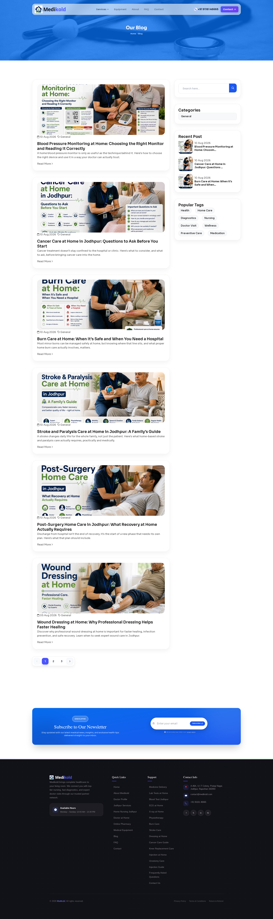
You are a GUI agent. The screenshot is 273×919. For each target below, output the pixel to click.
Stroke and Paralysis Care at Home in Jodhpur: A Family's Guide (99, 431)
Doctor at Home (121, 817)
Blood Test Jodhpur (158, 799)
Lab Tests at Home (158, 793)
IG (208, 813)
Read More (44, 163)
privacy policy (191, 732)
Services (101, 9)
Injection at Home (158, 854)
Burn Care (154, 824)
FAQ (146, 9)
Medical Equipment (123, 830)
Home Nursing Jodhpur (125, 811)
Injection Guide (156, 867)
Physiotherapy (156, 817)
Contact (159, 9)
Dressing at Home (158, 836)
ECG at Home (156, 805)
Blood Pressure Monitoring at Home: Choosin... (213, 148)
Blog (116, 836)
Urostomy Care (156, 861)
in (201, 813)
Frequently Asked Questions (158, 874)
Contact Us (154, 883)
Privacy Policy (180, 901)
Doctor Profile (120, 799)
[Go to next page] (70, 661)
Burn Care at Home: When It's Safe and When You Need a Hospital (100, 339)
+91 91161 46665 (208, 9)
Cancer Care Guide (159, 842)
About (135, 9)
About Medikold (121, 793)
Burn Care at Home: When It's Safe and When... (213, 183)
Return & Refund (216, 901)
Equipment (120, 9)
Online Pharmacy (122, 824)
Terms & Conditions (197, 901)
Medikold (61, 901)
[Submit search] (233, 88)
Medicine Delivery (158, 787)
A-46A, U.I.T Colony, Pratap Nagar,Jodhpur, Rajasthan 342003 (207, 787)
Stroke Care (155, 830)
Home (133, 34)
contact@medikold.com (201, 794)
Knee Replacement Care (161, 848)
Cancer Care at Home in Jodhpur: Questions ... (209, 165)
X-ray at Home (156, 811)
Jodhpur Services (122, 805)
